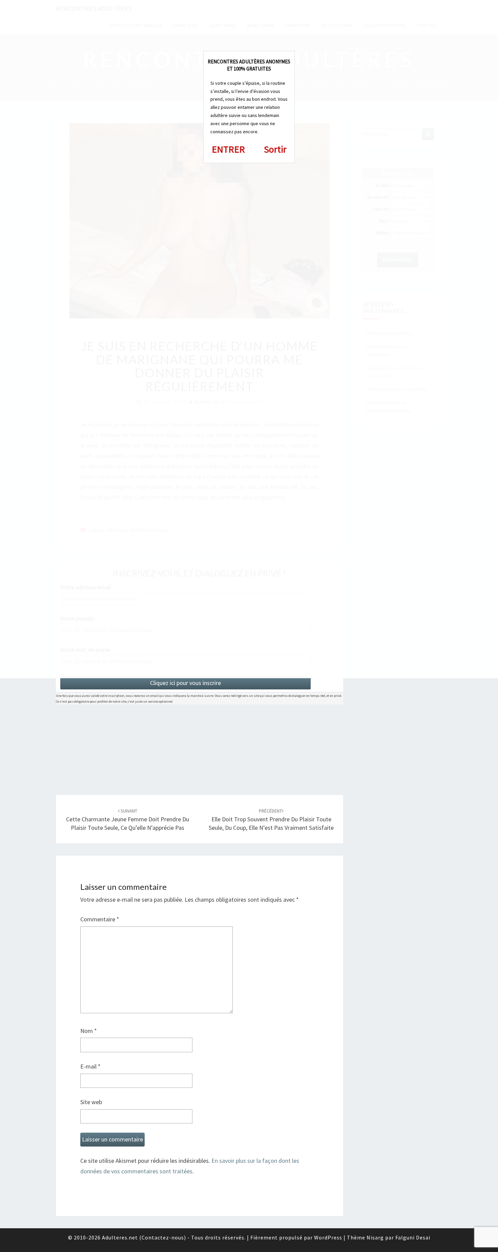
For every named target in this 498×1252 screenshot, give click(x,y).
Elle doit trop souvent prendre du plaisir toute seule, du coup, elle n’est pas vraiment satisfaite (271, 820)
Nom (88, 1031)
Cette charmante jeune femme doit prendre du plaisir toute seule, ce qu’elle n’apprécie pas (127, 820)
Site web (91, 1102)
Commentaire (99, 919)
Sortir (275, 149)
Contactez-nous (163, 1237)
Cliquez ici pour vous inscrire (185, 683)
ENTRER (228, 149)
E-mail (90, 1066)
